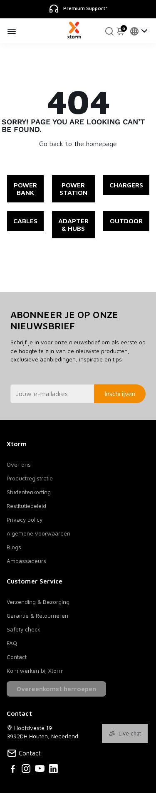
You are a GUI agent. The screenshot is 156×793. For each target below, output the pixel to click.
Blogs (14, 547)
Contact (17, 657)
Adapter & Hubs (73, 224)
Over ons (19, 464)
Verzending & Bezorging (38, 602)
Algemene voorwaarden (38, 533)
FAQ (12, 643)
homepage (101, 143)
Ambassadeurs (26, 561)
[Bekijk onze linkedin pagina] (53, 769)
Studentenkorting (29, 492)
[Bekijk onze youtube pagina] (40, 769)
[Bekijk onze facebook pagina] (12, 769)
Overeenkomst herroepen (56, 688)
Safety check (23, 629)
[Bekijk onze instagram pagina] (26, 769)
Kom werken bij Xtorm (35, 670)
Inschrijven (119, 393)
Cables (25, 221)
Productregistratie (30, 478)
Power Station (73, 188)
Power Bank (25, 188)
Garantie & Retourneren (37, 615)
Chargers (126, 185)
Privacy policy (24, 519)
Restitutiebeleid (26, 506)
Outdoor (126, 221)
